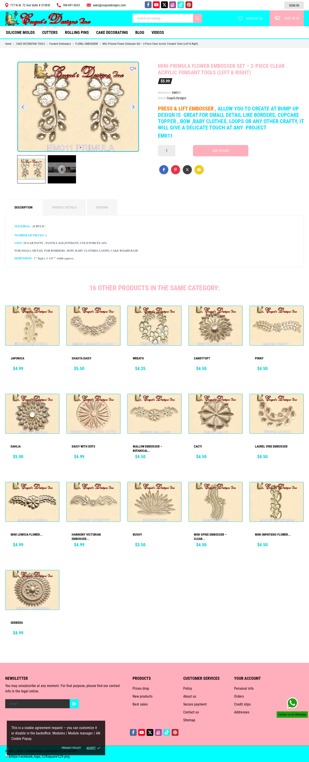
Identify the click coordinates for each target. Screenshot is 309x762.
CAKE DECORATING (112, 32)
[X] (164, 4)
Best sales (140, 704)
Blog (139, 32)
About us (189, 696)
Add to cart (220, 150)
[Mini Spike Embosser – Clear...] (236, 491)
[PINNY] (297, 315)
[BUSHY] (175, 491)
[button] (163, 169)
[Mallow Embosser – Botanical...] (175, 403)
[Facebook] (148, 4)
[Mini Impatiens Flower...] (297, 491)
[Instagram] (172, 4)
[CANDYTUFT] (236, 315)
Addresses (241, 712)
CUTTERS (51, 31)
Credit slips (242, 704)
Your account (247, 678)
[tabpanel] (78, 107)
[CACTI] (236, 403)
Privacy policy (71, 748)
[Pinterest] (188, 4)
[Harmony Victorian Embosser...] (114, 491)
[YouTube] (156, 4)
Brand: (162, 98)
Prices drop (141, 688)
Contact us (191, 712)
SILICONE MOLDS (20, 32)
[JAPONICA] (52, 315)
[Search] (197, 18)
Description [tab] (23, 207)
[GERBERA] (52, 579)
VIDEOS (158, 32)
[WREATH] (175, 315)
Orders (239, 696)
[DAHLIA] (52, 403)
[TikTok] (180, 4)
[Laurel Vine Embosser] (297, 403)
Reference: (164, 92)
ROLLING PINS (77, 32)
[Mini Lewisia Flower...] (52, 491)
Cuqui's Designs (176, 98)
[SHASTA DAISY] (114, 315)
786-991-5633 (71, 5)
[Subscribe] (74, 703)
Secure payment (195, 704)
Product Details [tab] (64, 207)
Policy (187, 688)
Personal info (244, 688)
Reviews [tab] (102, 207)
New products (142, 696)
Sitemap (189, 720)
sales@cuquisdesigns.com (109, 5)
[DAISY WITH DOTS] (114, 403)
